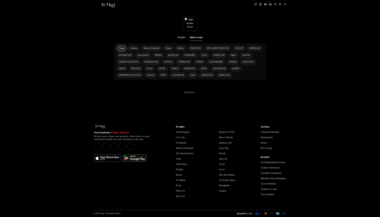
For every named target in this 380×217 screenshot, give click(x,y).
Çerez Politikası (268, 183)
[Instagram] (97, 146)
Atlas (178, 158)
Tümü (121, 48)
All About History (185, 153)
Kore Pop (224, 148)
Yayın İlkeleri (267, 194)
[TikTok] (130, 146)
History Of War (227, 132)
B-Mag (179, 169)
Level (222, 169)
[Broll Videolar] (275, 4)
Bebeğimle (224, 185)
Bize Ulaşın (266, 148)
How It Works (226, 137)
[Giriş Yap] (285, 4)
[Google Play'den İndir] (135, 158)
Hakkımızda (267, 137)
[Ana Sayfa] (100, 126)
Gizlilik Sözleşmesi (270, 167)
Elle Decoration (227, 175)
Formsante (181, 142)
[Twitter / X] (114, 146)
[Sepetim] (280, 4)
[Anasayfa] (260, 4)
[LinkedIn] (122, 146)
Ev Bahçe (181, 180)
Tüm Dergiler (182, 132)
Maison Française (184, 148)
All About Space (227, 180)
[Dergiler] (265, 4)
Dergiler (181, 37)
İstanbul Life (225, 142)
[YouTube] (105, 146)
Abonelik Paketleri (270, 132)
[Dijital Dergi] (270, 4)
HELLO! (180, 191)
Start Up (223, 158)
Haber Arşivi (196, 37)
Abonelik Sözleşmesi (271, 173)
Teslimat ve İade (269, 189)
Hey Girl (180, 196)
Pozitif (222, 153)
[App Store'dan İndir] (107, 158)
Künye (264, 142)
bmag (102, 213)
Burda (179, 175)
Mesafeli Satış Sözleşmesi (273, 178)
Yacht (222, 164)
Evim (178, 185)
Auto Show (181, 164)
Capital (222, 191)
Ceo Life (180, 137)
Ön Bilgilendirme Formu (273, 162)
